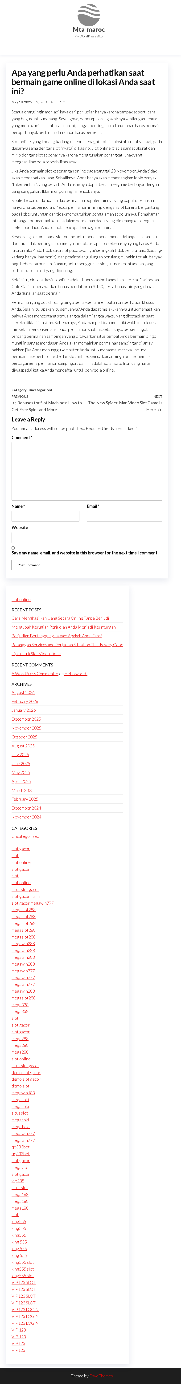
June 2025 (21, 763)
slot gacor (21, 848)
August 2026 (23, 692)
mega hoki (21, 1126)
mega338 (20, 1004)
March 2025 (22, 790)
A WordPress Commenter (35, 673)
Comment (22, 437)
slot (15, 855)
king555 (19, 1221)
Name (18, 506)
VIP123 (18, 1343)
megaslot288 (24, 909)
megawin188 (23, 1092)
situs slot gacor (25, 889)
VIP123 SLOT (24, 1282)
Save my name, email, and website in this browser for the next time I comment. (85, 552)
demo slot (20, 1085)
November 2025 (26, 727)
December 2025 (26, 719)
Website (20, 527)
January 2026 (24, 710)
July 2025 (20, 754)
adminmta (47, 102)
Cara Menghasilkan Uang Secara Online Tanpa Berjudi (60, 618)
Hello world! (75, 673)
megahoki (20, 1099)
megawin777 (23, 970)
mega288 (20, 1038)
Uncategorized (40, 390)
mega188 (20, 1194)
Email (93, 506)
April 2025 (21, 781)
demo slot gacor (26, 1072)
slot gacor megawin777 (33, 903)
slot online (21, 599)
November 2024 (26, 816)
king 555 (19, 1241)
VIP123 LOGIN (25, 1309)
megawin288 (23, 943)
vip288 (18, 1180)
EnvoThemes (101, 1375)
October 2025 (24, 736)
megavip (19, 1167)
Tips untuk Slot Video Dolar (36, 653)
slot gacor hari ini (27, 896)
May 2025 (21, 772)
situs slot (20, 1112)
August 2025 (23, 745)
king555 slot (23, 1262)
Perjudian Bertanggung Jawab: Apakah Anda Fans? (57, 635)
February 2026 (25, 701)
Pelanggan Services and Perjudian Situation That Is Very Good (67, 644)
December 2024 (26, 807)
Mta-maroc (89, 29)
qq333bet (21, 1146)
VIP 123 (19, 1329)
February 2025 (25, 799)
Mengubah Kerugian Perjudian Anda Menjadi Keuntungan (64, 627)
